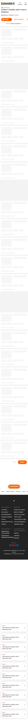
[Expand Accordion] (14, 45)
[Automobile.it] (8, 3)
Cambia (16, 15)
